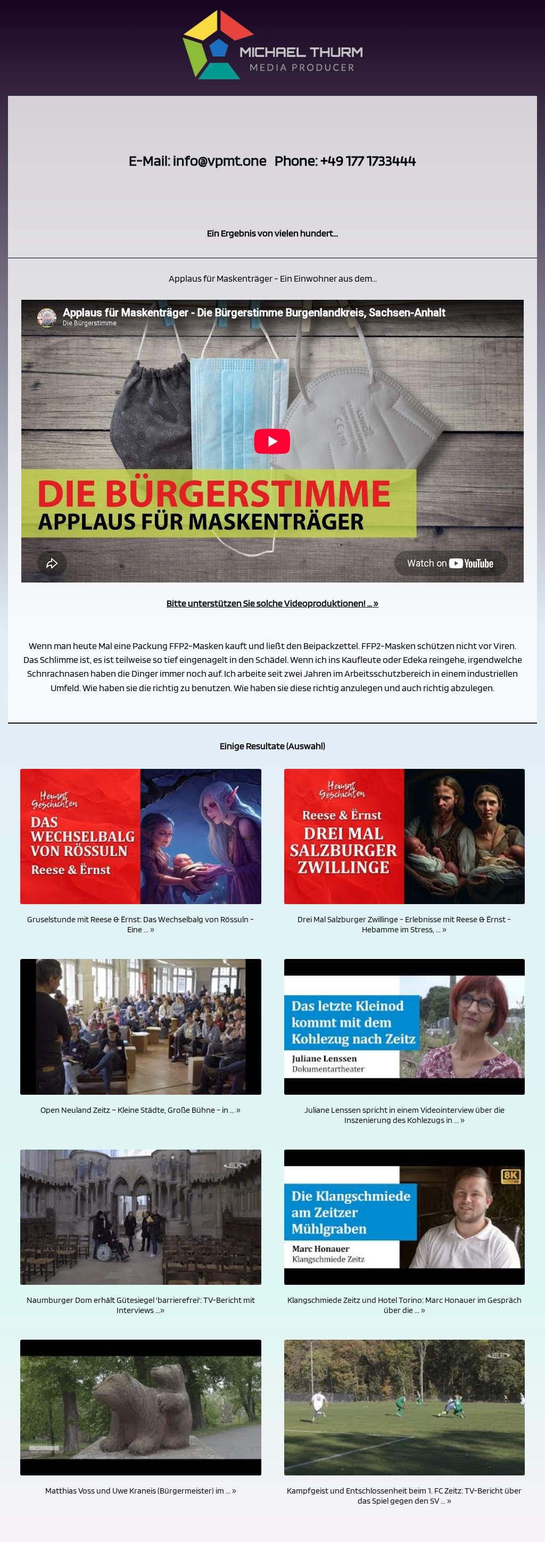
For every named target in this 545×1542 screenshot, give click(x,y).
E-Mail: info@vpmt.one (198, 160)
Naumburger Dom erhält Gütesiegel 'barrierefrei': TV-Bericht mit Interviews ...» (141, 1305)
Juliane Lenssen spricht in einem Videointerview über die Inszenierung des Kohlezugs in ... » (404, 1115)
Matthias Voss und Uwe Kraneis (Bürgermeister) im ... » (140, 1491)
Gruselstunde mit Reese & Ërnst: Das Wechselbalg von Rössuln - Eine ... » (140, 924)
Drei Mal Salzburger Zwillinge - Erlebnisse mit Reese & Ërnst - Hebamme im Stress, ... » (404, 924)
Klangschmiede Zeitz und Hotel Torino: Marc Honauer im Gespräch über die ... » (404, 1305)
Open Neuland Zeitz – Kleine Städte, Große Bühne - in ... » (140, 1110)
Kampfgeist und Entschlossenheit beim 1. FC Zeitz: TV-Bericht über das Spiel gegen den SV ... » (404, 1496)
